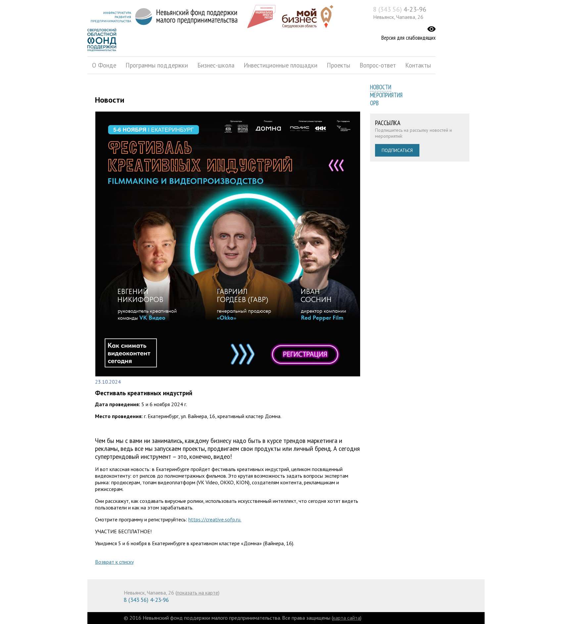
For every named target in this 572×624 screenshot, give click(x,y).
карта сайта (346, 617)
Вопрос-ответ (377, 65)
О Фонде (104, 65)
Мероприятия (386, 95)
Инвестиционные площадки (280, 65)
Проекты (338, 65)
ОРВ (374, 103)
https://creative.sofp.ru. (214, 519)
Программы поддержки (156, 65)
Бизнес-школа (215, 65)
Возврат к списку (114, 561)
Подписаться (397, 150)
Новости (380, 87)
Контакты (418, 65)
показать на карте (197, 592)
